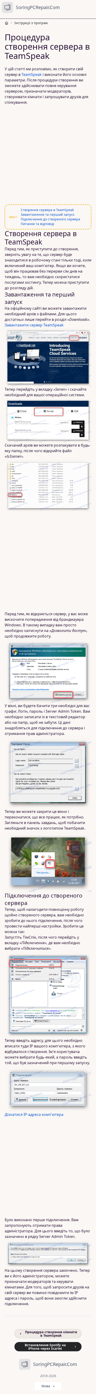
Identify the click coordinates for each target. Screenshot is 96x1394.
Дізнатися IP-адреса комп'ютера (34, 1114)
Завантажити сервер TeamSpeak (34, 325)
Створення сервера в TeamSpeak (47, 210)
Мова (45, 1386)
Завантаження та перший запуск (47, 214)
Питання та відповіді (37, 224)
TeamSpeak (31, 74)
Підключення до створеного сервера (50, 219)
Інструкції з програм (31, 23)
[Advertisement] (48, 155)
